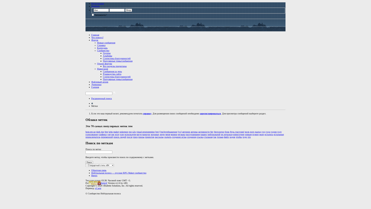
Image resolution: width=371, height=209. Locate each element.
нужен (255, 134)
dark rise (100, 132)
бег (211, 132)
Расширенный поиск (101, 98)
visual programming (145, 132)
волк (247, 132)
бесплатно (219, 132)
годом (274, 132)
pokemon (124, 132)
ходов (232, 137)
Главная (95, 35)
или (122, 134)
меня (167, 134)
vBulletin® (102, 183)
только (220, 137)
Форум (94, 40)
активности (204, 132)
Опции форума (104, 63)
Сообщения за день (112, 71)
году (279, 132)
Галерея (95, 87)
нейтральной (214, 134)
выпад (258, 132)
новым (248, 134)
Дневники (96, 84)
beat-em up (91, 132)
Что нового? (97, 37)
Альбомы (107, 56)
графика (103, 134)
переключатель (93, 137)
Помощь (95, 6)
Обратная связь (98, 170)
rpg (130, 132)
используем (130, 134)
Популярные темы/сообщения (117, 61)
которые (155, 134)
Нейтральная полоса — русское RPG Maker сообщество (118, 173)
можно (174, 134)
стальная (208, 137)
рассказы (159, 137)
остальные (279, 134)
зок (112, 134)
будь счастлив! (237, 132)
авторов (186, 132)
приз (135, 137)
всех (252, 132)
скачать (167, 137)
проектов (149, 137)
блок (227, 132)
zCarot (98, 188)
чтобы (239, 137)
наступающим (193, 134)
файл (226, 137)
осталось (268, 134)
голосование (92, 134)
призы (141, 137)
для (109, 134)
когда (139, 134)
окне (261, 134)
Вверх (94, 175)
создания (191, 137)
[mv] (157, 132)
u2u (134, 132)
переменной (107, 137)
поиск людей (119, 137)
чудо (244, 137)
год (263, 132)
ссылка (200, 137)
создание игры (179, 137)
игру (117, 134)
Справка (101, 45)
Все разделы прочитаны (115, 66)
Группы (107, 53)
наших (203, 134)
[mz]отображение (168, 132)
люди (162, 134)
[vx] (180, 132)
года (268, 132)
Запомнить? (100, 15)
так (214, 137)
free (106, 132)
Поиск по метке (93, 149)
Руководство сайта (112, 74)
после (129, 137)
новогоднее (238, 134)
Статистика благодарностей (117, 58)
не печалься (226, 134)
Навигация (102, 69)
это (249, 137)
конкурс (146, 134)
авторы (194, 132)
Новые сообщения (106, 43)
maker (116, 132)
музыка (181, 134)
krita (111, 132)
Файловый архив (99, 82)
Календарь (102, 48)
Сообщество (103, 50)
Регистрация (97, 3)
